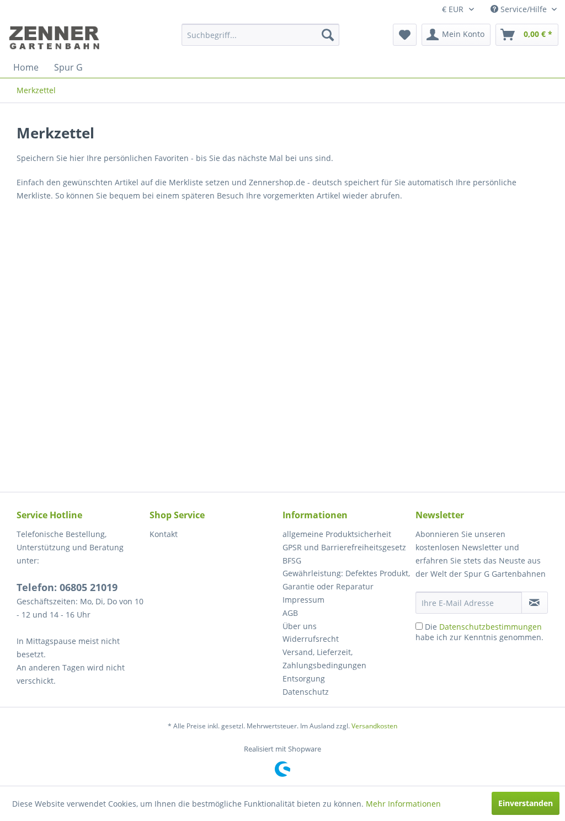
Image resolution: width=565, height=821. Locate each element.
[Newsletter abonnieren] (534, 603)
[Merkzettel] (405, 35)
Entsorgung (303, 678)
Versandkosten (374, 726)
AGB (290, 613)
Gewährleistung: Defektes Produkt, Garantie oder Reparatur (346, 580)
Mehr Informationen (403, 803)
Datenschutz (305, 691)
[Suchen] (327, 35)
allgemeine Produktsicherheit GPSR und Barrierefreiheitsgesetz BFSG (344, 547)
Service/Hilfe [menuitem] (523, 9)
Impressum (303, 599)
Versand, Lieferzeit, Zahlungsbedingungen (324, 658)
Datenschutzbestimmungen (490, 626)
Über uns (299, 626)
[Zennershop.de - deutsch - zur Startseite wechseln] (56, 37)
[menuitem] (261, 35)
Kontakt (164, 534)
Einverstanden (525, 803)
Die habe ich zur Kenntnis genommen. (479, 631)
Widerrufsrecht (310, 639)
